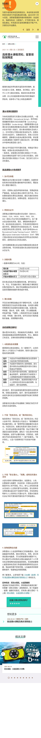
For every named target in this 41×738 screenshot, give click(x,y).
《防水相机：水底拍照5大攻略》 (18, 593)
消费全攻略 (11, 44)
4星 (17, 603)
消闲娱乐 (20, 50)
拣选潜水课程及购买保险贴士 (19, 621)
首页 (3, 44)
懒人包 (12, 50)
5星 (19, 603)
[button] (23, 29)
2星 (13, 603)
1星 (10, 603)
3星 (15, 603)
